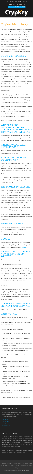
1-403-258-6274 (13, 2)
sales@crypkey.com (18, 4)
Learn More (25, 247)
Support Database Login (16, 7)
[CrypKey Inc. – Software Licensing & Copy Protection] (16, 15)
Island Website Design (23, 470)
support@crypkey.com (7, 423)
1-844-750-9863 (22, 2)
